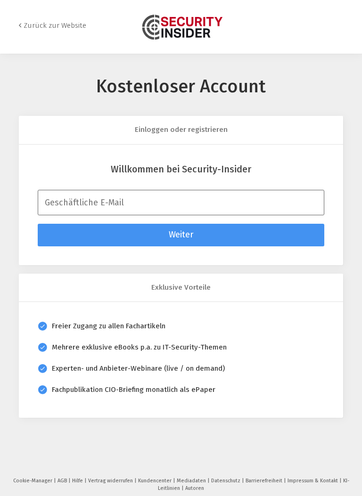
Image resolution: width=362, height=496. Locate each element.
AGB (63, 481)
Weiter (181, 234)
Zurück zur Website (55, 25)
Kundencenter (155, 481)
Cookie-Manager (33, 481)
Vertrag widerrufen (111, 481)
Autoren (194, 488)
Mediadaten (192, 481)
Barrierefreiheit (265, 481)
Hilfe (78, 481)
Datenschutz (226, 481)
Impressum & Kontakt (313, 481)
